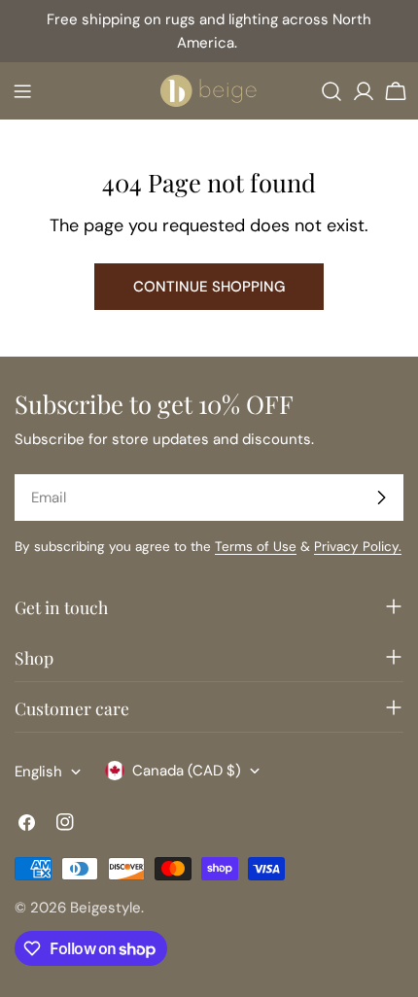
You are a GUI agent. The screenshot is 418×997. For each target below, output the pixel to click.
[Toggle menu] (22, 91)
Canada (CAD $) (186, 770)
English (38, 771)
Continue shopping (209, 286)
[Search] (331, 91)
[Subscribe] (381, 497)
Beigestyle (105, 907)
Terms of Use (255, 546)
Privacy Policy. (357, 546)
